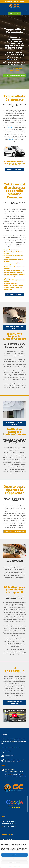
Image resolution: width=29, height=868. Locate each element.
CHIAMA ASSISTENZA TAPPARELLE (14, 76)
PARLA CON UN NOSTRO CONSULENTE (14, 702)
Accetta (14, 855)
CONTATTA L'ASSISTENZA (14, 295)
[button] (27, 841)
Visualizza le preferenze (14, 863)
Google (10, 235)
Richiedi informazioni (9, 755)
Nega (14, 859)
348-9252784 (14, 14)
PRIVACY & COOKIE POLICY (14, 866)
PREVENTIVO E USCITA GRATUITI (14, 532)
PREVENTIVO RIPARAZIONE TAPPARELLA (14, 327)
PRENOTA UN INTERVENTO (14, 169)
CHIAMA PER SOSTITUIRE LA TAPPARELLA (14, 423)
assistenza (9, 59)
